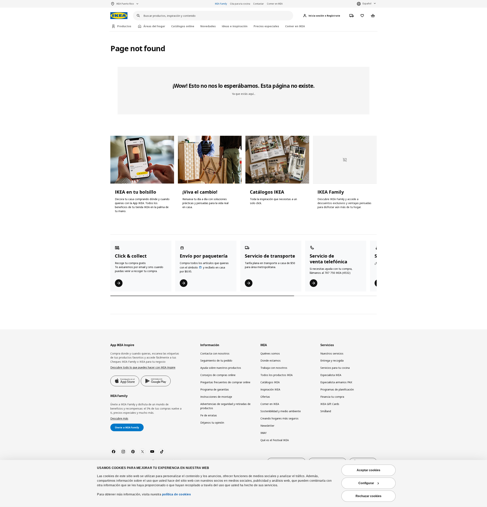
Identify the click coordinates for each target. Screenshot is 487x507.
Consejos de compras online (218, 375)
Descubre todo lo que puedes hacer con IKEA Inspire (142, 367)
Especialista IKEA (330, 375)
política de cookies (176, 494)
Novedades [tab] (208, 26)
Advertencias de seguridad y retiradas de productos (225, 406)
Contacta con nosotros (214, 353)
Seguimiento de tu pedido (216, 360)
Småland (325, 411)
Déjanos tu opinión (212, 422)
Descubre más (119, 418)
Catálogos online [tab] (182, 26)
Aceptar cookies (368, 470)
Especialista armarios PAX (336, 382)
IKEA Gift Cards (329, 404)
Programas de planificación (337, 389)
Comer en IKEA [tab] (295, 26)
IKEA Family (221, 3)
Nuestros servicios (331, 353)
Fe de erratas (208, 415)
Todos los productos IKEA (276, 375)
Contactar (258, 3)
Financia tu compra (332, 396)
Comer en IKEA (275, 3)
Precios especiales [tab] (266, 26)
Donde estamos (270, 360)
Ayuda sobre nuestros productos (220, 368)
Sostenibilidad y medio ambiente (280, 411)
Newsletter (267, 425)
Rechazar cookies (368, 496)
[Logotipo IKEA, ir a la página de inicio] (118, 15)
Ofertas (265, 396)
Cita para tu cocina (240, 3)
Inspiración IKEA (270, 389)
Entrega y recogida (332, 360)
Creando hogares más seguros (279, 418)
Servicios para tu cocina (335, 368)
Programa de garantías (214, 389)
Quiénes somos (270, 353)
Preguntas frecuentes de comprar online (225, 382)
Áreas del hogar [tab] (154, 26)
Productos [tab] (124, 26)
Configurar (366, 483)
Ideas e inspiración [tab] (234, 26)
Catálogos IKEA (270, 382)
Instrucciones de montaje (216, 396)
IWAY (263, 433)
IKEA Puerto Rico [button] (125, 3)
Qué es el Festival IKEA (274, 440)
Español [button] (367, 3)
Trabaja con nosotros (273, 368)
